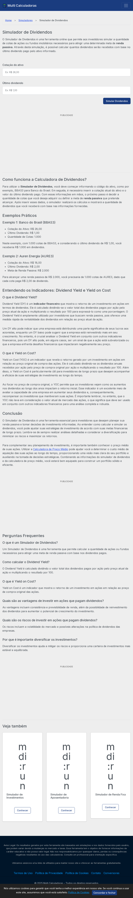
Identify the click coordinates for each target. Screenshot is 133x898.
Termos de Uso (23, 873)
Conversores (111, 873)
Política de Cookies (78, 892)
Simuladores (25, 20)
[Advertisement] (66, 140)
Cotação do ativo (13, 65)
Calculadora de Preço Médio (50, 449)
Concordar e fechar (104, 892)
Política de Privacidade (49, 873)
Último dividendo (12, 83)
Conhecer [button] (22, 810)
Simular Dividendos (117, 101)
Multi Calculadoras (21, 5)
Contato (96, 873)
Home (8, 20)
